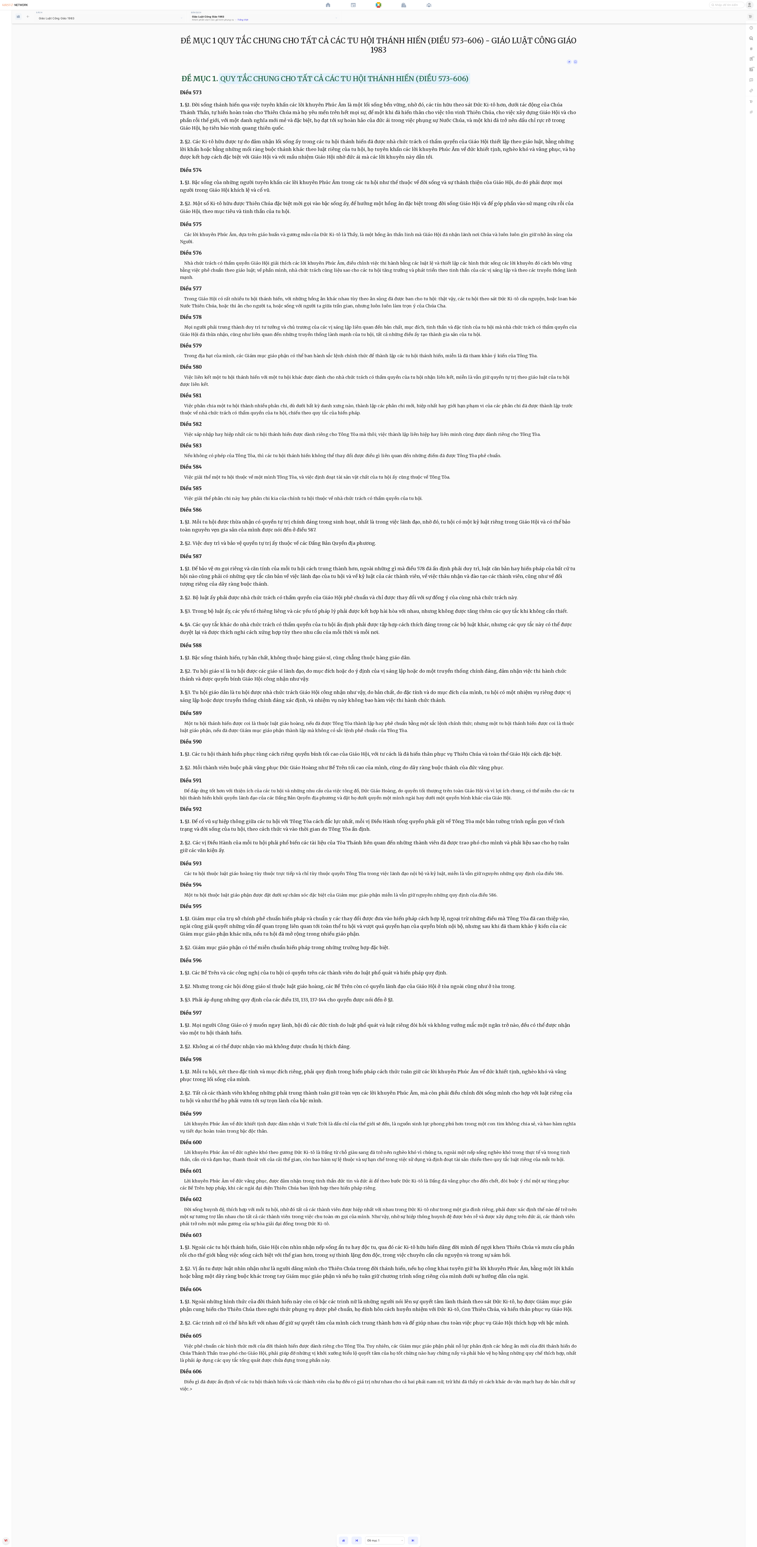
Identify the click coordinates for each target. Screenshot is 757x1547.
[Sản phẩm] (403, 5)
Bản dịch (196, 12)
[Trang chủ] (328, 5)
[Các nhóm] (429, 5)
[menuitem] (6, 772)
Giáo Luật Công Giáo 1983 (56, 18)
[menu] (6, 773)
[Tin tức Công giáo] (353, 5)
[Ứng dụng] (378, 5)
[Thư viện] (28, 16)
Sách (39, 12)
